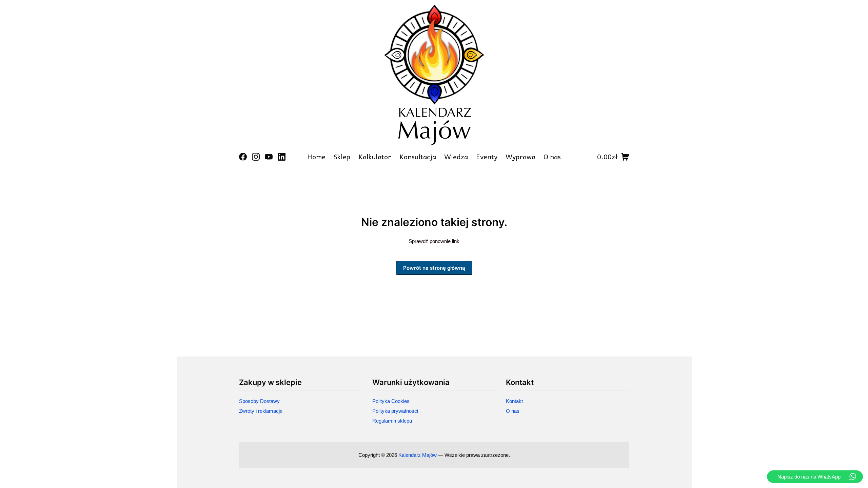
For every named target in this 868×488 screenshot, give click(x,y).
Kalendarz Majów (417, 455)
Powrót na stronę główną (434, 268)
